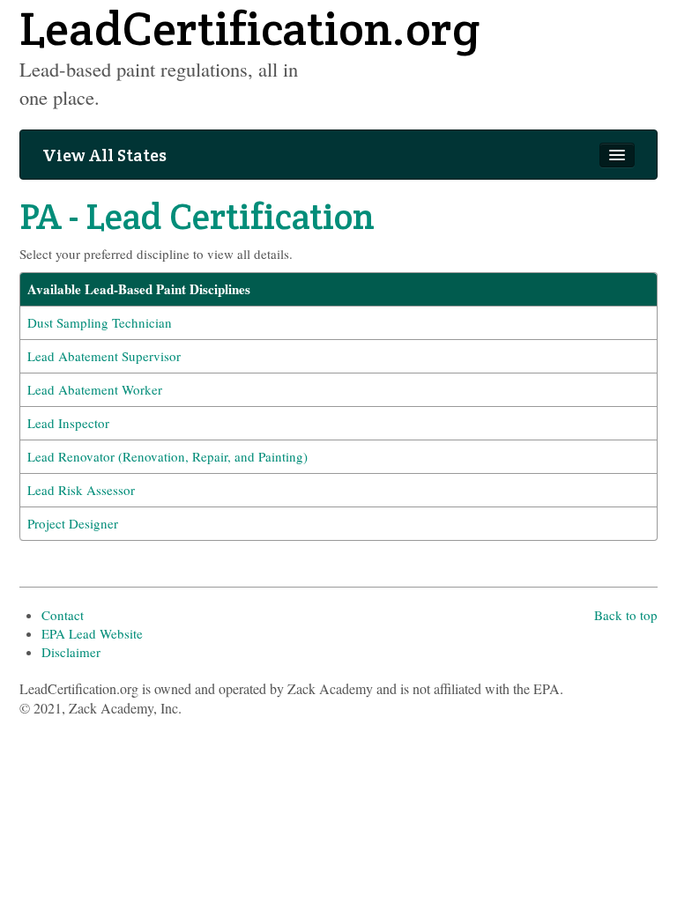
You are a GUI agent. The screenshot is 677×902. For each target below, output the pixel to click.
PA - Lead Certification (197, 216)
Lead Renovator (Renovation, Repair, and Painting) (167, 456)
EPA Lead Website (92, 633)
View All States (104, 155)
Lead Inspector (68, 423)
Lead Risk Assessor (81, 490)
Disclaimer (70, 652)
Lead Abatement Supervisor (104, 356)
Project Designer (72, 523)
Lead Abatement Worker (94, 389)
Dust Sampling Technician (99, 322)
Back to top (626, 615)
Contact (62, 615)
